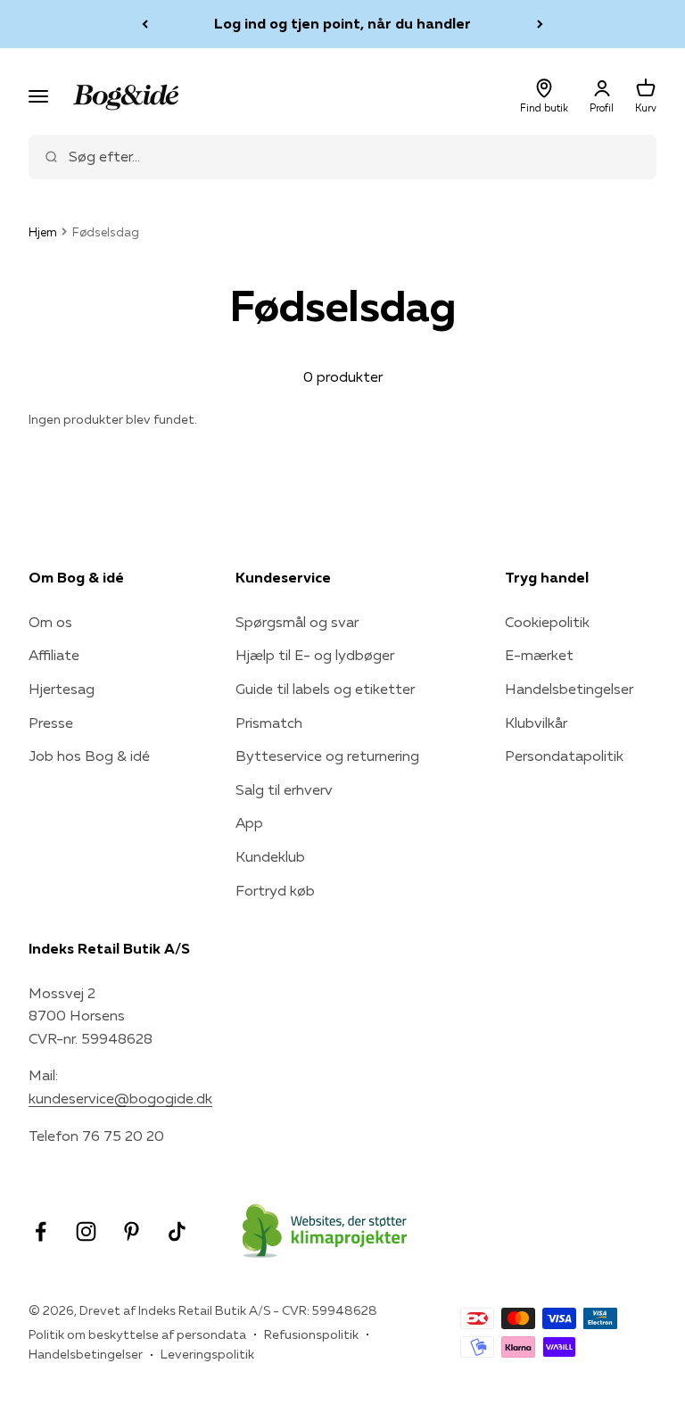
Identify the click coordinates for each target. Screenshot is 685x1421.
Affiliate (54, 655)
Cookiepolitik (547, 622)
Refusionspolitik (311, 1334)
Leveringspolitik (207, 1354)
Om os (50, 622)
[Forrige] (145, 24)
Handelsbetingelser (569, 689)
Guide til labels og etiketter (325, 689)
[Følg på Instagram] (86, 1231)
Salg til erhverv (284, 789)
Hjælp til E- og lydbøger (314, 655)
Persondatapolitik (564, 755)
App (249, 822)
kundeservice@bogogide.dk (120, 1098)
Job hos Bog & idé (89, 755)
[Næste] (540, 24)
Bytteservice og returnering (327, 755)
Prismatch (268, 722)
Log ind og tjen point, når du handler (342, 23)
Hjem (43, 232)
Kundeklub (270, 856)
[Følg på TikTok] (177, 1231)
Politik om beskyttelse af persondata (137, 1334)
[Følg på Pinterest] (132, 1231)
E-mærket (539, 655)
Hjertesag (62, 689)
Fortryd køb (275, 890)
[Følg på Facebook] (41, 1231)
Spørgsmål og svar (297, 622)
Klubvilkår (536, 722)
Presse (51, 722)
